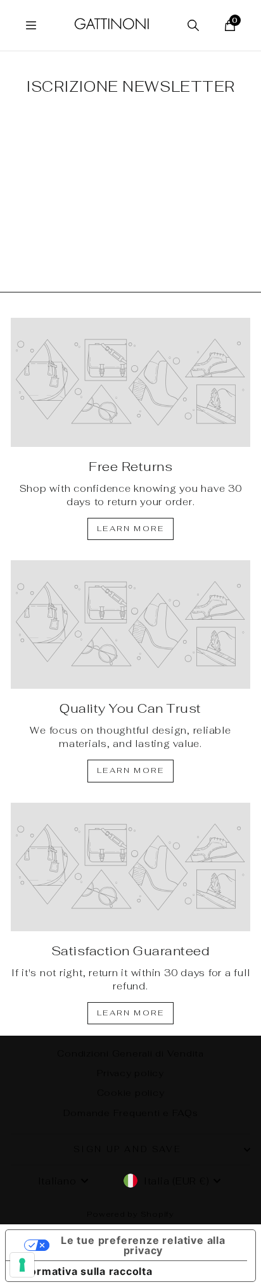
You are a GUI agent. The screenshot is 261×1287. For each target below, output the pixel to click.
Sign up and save (127, 1149)
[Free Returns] (130, 382)
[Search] (193, 25)
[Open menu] (31, 25)
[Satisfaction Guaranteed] (130, 867)
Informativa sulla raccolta (84, 1271)
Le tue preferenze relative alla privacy (143, 1245)
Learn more (130, 529)
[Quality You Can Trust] (130, 624)
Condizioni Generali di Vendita (130, 1053)
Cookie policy (131, 1092)
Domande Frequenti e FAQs (130, 1113)
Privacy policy (130, 1073)
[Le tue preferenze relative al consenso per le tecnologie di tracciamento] (22, 1265)
